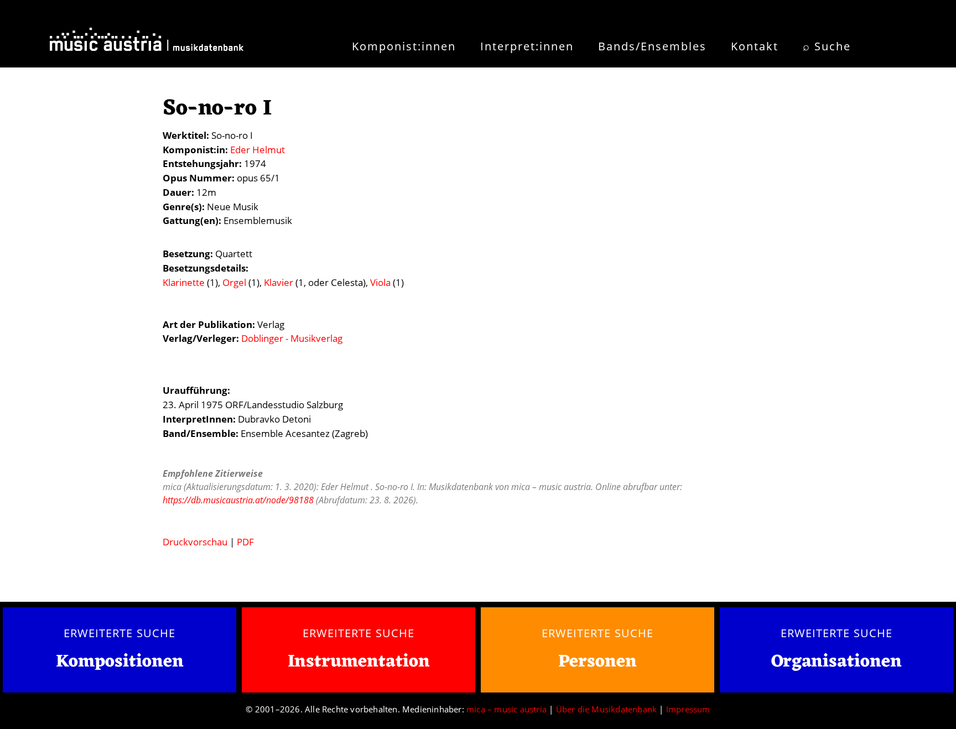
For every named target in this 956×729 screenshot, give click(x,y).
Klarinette (184, 282)
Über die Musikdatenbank (606, 709)
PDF (245, 541)
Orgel (234, 282)
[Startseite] (146, 43)
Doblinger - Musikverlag (291, 338)
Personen (597, 662)
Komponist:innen (404, 46)
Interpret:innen (527, 46)
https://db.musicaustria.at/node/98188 (238, 500)
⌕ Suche (827, 46)
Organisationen (836, 662)
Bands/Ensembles (652, 46)
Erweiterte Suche (119, 633)
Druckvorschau (195, 541)
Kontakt (754, 46)
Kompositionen (120, 662)
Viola (380, 282)
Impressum (688, 709)
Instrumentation (359, 662)
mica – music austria (506, 709)
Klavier (278, 282)
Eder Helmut (257, 149)
